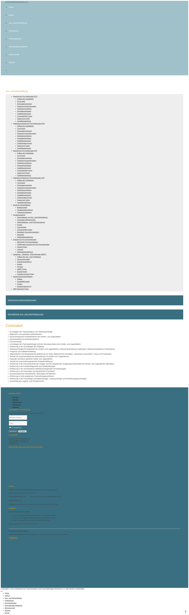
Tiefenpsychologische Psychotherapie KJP (28, 178)
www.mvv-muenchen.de (16, 526)
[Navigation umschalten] (1, 591)
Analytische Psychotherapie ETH (25, 96)
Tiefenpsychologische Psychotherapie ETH (29, 124)
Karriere (16, 397)
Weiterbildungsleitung (25, 237)
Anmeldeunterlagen (24, 111)
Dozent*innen (22, 247)
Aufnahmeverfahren (24, 109)
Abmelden (22, 431)
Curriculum (21, 101)
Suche (7, 613)
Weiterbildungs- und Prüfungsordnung (31, 222)
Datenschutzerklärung (28, 427)
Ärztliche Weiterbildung (21, 205)
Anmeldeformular (23, 282)
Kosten (19, 225)
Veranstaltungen (15, 39)
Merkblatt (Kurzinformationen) (28, 232)
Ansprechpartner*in (24, 286)
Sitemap (16, 407)
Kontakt (15, 400)
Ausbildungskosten (24, 114)
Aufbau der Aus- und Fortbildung (29, 257)
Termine (20, 267)
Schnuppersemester (24, 104)
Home (11, 7)
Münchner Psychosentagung (27, 242)
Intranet (12, 62)
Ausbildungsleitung (24, 121)
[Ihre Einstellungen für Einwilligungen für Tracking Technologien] (185, 611)
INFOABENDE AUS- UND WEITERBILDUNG (26, 314)
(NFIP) (61, 504)
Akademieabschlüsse (25, 210)
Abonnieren (13, 431)
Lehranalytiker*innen (24, 116)
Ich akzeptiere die (22, 427)
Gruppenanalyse (19, 215)
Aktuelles (20, 235)
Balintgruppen (22, 207)
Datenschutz (17, 402)
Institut (11, 15)
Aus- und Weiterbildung (18, 23)
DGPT (28, 496)
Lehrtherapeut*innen (24, 143)
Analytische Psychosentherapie (24, 240)
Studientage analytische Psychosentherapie (33, 245)
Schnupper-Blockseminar (26, 220)
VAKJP (24, 500)
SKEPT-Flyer (22, 269)
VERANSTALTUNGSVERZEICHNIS (22, 300)
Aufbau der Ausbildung (25, 99)
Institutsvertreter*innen (25, 274)
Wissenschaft (14, 55)
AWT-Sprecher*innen (21, 289)
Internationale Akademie (18, 47)
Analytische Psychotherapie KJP (25, 151)
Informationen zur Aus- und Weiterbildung (32, 217)
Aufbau (19, 279)
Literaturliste (21, 227)
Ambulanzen (14, 31)
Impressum (17, 405)
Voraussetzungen (23, 259)
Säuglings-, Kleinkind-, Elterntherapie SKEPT (29, 254)
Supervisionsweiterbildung (22, 277)
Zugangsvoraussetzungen (26, 106)
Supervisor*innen (23, 119)
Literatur (20, 249)
